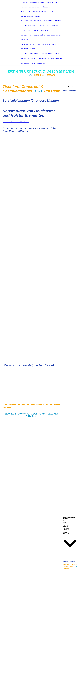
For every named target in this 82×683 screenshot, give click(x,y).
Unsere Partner (43, 58)
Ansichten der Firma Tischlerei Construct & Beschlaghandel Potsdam (37, 14)
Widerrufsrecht (57, 58)
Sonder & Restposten (28, 58)
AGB (33, 63)
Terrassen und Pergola (29, 53)
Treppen (58, 21)
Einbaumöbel (44, 25)
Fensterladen (26, 30)
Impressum (41, 63)
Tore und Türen (36, 21)
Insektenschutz (27, 39)
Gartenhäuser (46, 53)
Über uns (46, 7)
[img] (8, 33)
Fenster (55, 25)
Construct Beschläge (29, 25)
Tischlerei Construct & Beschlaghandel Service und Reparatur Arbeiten (40, 47)
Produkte (24, 21)
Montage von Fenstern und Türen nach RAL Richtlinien (41, 35)
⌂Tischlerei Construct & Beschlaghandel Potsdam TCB (41, 2)
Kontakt (24, 7)
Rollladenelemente (41, 30)
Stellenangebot (35, 7)
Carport (57, 53)
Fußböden (48, 21)
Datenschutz (25, 63)
